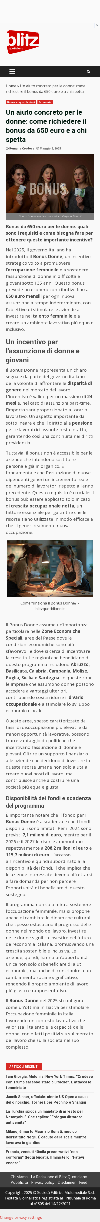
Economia (45, 102)
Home (11, 85)
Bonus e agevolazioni (21, 102)
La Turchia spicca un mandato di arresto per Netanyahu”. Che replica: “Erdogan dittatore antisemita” (44, 1117)
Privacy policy (42, 1182)
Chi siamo (19, 1176)
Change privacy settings (21, 1217)
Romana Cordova (21, 148)
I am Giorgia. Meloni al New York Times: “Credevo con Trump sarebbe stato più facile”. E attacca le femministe (49, 1082)
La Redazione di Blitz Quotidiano (59, 1176)
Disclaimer (67, 1182)
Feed (83, 1182)
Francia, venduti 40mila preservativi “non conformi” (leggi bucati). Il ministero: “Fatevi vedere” (45, 1157)
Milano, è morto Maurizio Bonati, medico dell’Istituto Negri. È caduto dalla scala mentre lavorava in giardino (46, 1137)
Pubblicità (19, 1182)
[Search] (88, 71)
